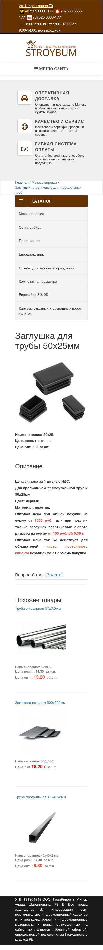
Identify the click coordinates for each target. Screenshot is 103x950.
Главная (22, 182)
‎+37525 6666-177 (46, 17)
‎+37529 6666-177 (39, 10)
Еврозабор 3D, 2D (33, 294)
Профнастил (29, 240)
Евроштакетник (31, 254)
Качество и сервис (59, 121)
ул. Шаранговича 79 (36, 5)
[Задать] (54, 574)
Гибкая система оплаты (56, 146)
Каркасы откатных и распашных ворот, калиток (50, 311)
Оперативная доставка (52, 95)
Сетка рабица (30, 227)
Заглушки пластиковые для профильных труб (48, 190)
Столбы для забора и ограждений (46, 267)
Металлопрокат (44, 182)
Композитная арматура (38, 281)
